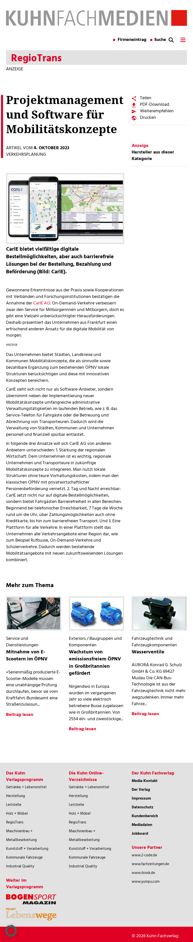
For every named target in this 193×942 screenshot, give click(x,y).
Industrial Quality (20, 866)
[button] (11, 931)
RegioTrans (14, 822)
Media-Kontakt (145, 781)
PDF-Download (154, 104)
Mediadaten (142, 825)
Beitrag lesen (19, 714)
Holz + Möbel (17, 814)
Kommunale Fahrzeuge (24, 858)
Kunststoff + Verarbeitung (27, 849)
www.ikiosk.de (143, 873)
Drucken (148, 117)
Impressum (141, 799)
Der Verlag (141, 790)
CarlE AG (41, 303)
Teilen (145, 98)
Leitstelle (13, 805)
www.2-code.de (144, 855)
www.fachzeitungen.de (150, 864)
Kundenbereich (145, 816)
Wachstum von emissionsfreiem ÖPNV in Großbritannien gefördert (95, 663)
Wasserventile (148, 652)
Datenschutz (142, 807)
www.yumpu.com (146, 882)
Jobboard (140, 834)
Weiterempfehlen (157, 111)
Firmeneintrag (132, 40)
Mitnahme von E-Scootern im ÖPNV (26, 655)
